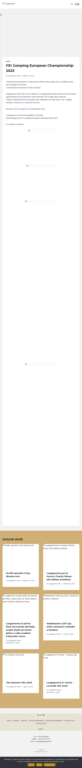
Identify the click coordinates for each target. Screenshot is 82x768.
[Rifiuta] (79, 762)
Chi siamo (15, 720)
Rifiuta (39, 765)
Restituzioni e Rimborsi (54, 720)
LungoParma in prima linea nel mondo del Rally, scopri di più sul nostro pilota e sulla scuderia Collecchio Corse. (20, 630)
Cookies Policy (69, 720)
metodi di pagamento (36, 720)
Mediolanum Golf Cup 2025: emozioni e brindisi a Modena (61, 626)
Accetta (31, 765)
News (8, 61)
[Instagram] (43, 715)
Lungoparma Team (14, 76)
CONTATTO (23, 720)
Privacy (41, 729)
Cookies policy (50, 765)
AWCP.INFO (44, 751)
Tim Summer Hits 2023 (19, 682)
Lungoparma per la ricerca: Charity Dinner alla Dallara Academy (59, 576)
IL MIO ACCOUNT (41, 723)
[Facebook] (38, 715)
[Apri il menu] (72, 4)
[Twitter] (41, 715)
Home (9, 720)
